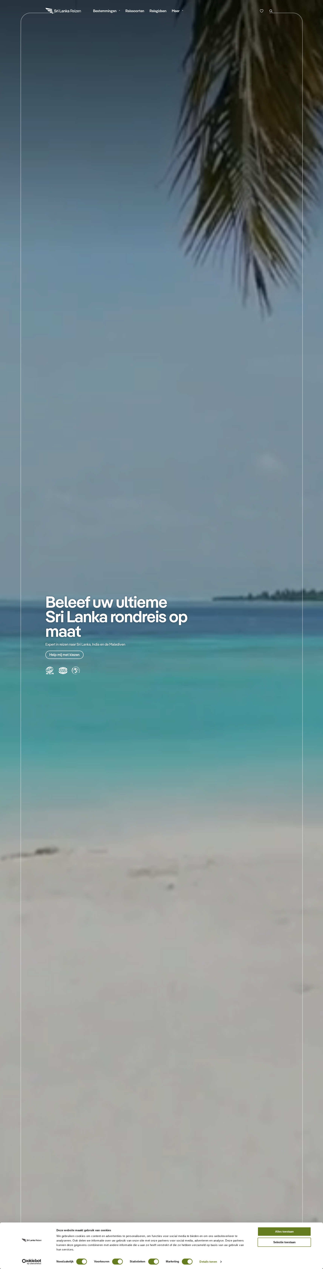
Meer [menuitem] (176, 11)
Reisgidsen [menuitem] (158, 11)
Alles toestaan (284, 1231)
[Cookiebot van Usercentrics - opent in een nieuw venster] (31, 1262)
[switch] (117, 1260)
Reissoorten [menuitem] (134, 11)
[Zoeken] (271, 11)
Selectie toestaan (284, 1242)
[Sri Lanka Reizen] (63, 11)
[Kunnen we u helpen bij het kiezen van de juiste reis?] (261, 10)
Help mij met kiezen (64, 654)
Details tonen (208, 1261)
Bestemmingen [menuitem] (104, 11)
